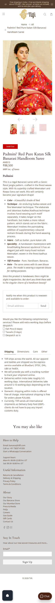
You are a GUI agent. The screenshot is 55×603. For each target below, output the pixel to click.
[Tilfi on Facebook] (4, 528)
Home (24, 24)
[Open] (7, 595)
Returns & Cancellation (13, 475)
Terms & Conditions (12, 484)
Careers (6, 512)
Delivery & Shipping (12, 478)
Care (35, 351)
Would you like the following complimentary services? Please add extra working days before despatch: (27, 322)
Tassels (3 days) (14, 332)
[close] (51, 4)
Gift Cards (7, 518)
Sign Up (27, 562)
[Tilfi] (27, 14)
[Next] (35, 119)
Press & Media (9, 506)
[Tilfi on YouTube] (11, 528)
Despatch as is (13, 335)
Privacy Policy (9, 481)
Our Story (7, 497)
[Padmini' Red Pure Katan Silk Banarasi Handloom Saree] (27, 77)
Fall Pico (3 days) (14, 328)
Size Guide (7, 515)
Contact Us (8, 521)
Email (6, 548)
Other (44, 351)
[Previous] (20, 119)
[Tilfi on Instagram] (7, 528)
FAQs (5, 509)
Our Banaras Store (11, 500)
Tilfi (30, 578)
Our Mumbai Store (11, 503)
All (32, 24)
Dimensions (23, 351)
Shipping (9, 351)
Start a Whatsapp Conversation (17, 451)
